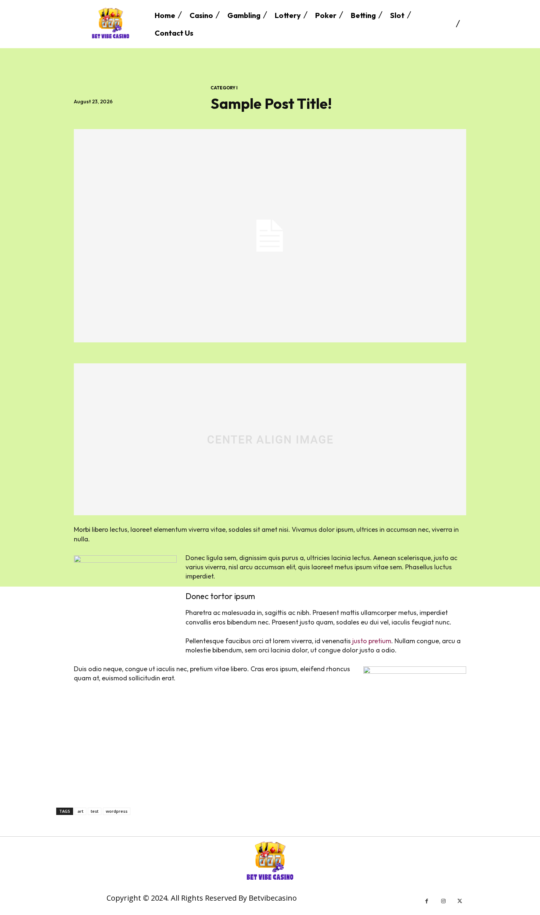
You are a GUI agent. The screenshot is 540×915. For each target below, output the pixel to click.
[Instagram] (443, 901)
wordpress (116, 811)
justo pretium (371, 641)
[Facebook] (426, 901)
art (80, 811)
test (94, 811)
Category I (224, 87)
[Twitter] (459, 901)
